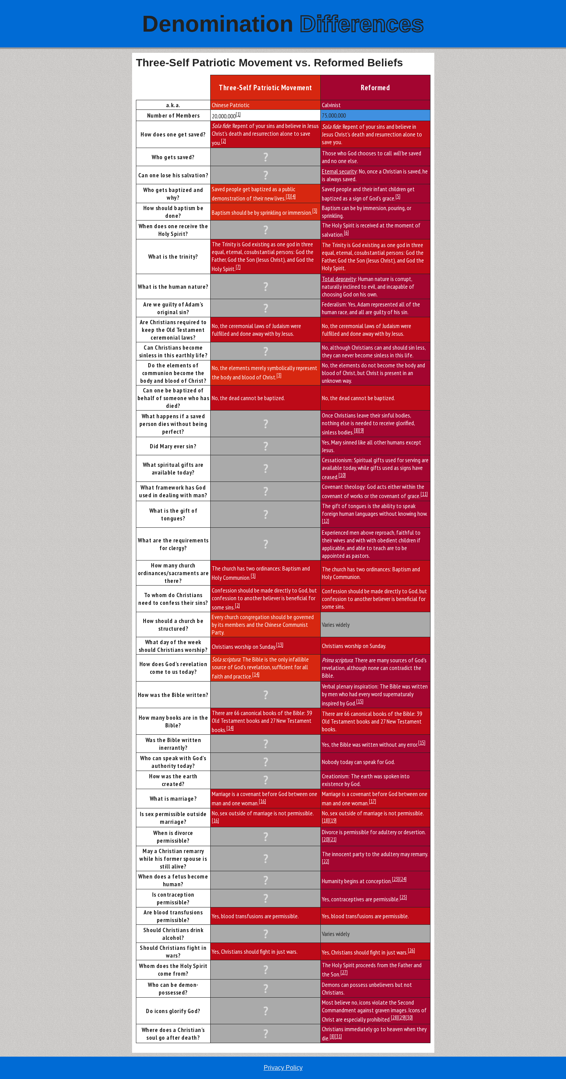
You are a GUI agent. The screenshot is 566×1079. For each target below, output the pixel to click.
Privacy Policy (283, 1067)
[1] (238, 114)
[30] (409, 1017)
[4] (293, 196)
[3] (288, 196)
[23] (395, 878)
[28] (394, 1017)
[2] (223, 140)
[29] (401, 1017)
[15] (359, 701)
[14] (256, 674)
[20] (325, 839)
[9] (361, 430)
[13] (279, 644)
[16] (262, 801)
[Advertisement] (66, 168)
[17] (372, 801)
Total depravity (339, 279)
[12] (325, 520)
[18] (325, 820)
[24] (403, 878)
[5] (397, 196)
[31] (338, 1036)
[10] (342, 474)
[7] (238, 266)
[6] (346, 232)
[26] (411, 950)
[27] (344, 972)
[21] (333, 839)
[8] (356, 430)
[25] (403, 897)
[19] (333, 820)
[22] (325, 861)
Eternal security (339, 171)
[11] (424, 493)
